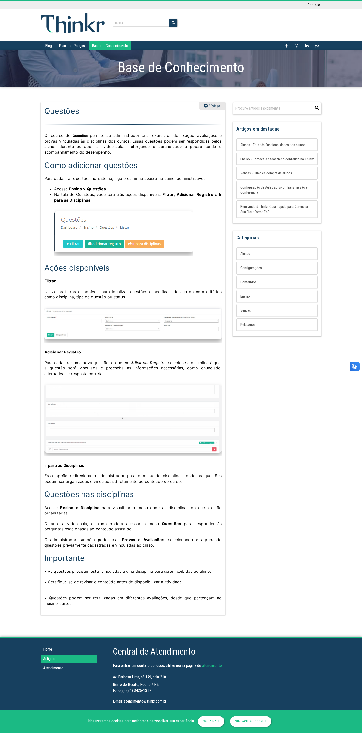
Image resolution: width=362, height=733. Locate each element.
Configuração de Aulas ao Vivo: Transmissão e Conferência (274, 190)
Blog (48, 46)
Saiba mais (211, 721)
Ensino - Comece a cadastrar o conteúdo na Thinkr (277, 159)
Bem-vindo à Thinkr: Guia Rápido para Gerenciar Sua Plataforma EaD (274, 209)
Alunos (245, 253)
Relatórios (248, 325)
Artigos (49, 658)
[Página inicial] (73, 22)
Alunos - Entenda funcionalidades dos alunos (273, 145)
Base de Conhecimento (110, 46)
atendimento (212, 665)
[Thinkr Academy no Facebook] (286, 45)
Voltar (214, 105)
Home (47, 649)
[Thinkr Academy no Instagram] (296, 45)
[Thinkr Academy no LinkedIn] (307, 45)
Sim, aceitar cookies (250, 721)
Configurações (251, 268)
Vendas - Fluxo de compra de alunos (266, 173)
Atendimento (53, 668)
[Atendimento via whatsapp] (317, 45)
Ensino (245, 296)
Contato (314, 5)
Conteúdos (248, 282)
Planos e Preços (72, 46)
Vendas (245, 310)
